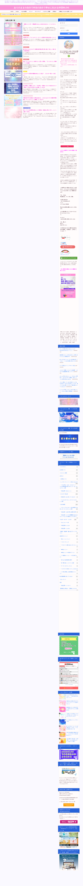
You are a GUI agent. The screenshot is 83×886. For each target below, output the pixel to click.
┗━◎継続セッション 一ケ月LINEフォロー (68, 556)
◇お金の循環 (68, 504)
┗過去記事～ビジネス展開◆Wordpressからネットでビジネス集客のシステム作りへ (69, 516)
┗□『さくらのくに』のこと (28, 83)
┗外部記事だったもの (69, 525)
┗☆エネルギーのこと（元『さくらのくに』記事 (68, 500)
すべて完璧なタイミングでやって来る (67, 365)
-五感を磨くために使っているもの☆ (69, 496)
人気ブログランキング (64, 254)
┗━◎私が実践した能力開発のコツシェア (68, 572)
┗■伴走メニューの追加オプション (69, 552)
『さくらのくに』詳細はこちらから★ (67, 146)
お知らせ (25, 71)
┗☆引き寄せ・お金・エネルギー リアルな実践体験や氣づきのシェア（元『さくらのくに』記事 (69, 486)
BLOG (12, 11)
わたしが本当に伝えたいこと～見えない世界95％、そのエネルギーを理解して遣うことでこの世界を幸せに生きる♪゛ (69, 378)
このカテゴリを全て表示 (69, 684)
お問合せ (54, 11)
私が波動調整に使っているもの (68, 576)
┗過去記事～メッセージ (69, 585)
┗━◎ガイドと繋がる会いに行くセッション (69, 546)
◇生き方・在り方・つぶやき (68, 519)
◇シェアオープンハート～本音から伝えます (69, 482)
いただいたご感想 (46, 11)
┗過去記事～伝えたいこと (69, 490)
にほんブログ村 (63, 244)
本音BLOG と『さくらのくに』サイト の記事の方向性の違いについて (39, 37)
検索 (69, 33)
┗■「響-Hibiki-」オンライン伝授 (69, 562)
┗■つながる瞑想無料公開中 (69, 559)
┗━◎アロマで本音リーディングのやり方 (69, 569)
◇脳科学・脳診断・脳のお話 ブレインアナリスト (68, 532)
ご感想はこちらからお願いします (65, 11)
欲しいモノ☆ (69, 579)
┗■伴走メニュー (69, 549)
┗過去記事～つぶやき (69, 528)
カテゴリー (62, 28)
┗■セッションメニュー (69, 539)
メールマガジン (68, 466)
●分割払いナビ (69, 478)
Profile (17, 11)
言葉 (68, 582)
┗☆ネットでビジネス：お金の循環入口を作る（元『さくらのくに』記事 (69, 508)
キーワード (62, 22)
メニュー (31, 11)
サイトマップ (37, 11)
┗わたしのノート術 (69, 522)
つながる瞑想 (24, 11)
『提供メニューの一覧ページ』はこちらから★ (68, 456)
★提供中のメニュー (68, 536)
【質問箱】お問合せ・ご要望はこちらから (68, 589)
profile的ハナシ (26, 35)
